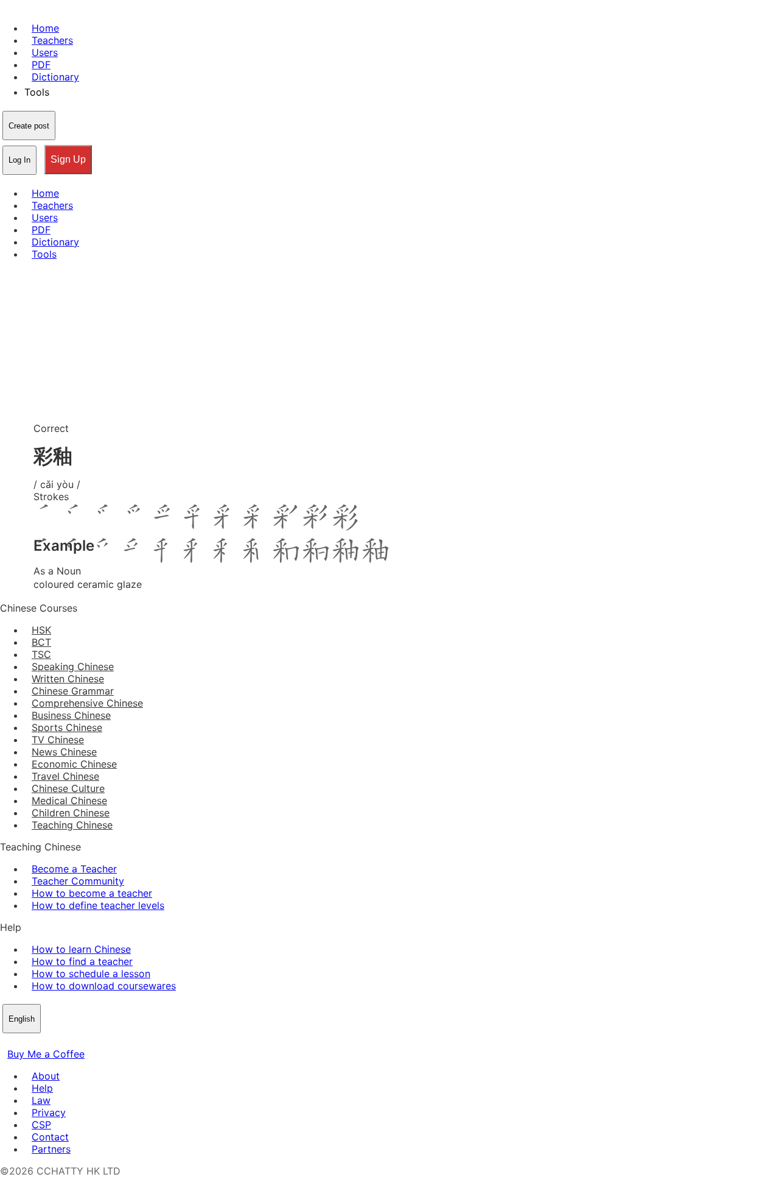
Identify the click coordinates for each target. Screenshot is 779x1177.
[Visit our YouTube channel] (51, 1042)
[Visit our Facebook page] (7, 1042)
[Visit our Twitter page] (22, 1042)
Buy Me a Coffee (46, 1054)
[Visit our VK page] (36, 1042)
